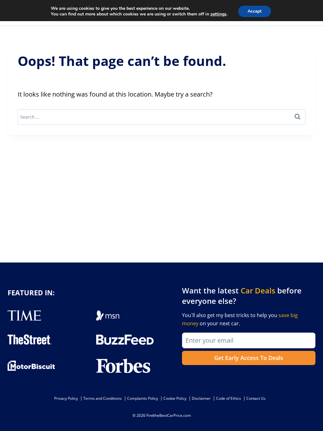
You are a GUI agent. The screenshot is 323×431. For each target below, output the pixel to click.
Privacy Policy (66, 398)
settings (218, 14)
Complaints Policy (142, 398)
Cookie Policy (174, 398)
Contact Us (256, 398)
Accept (254, 11)
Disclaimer (201, 398)
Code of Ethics (228, 398)
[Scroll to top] (313, 412)
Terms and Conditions (102, 398)
